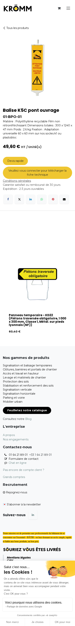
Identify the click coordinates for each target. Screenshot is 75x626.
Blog (28, 419)
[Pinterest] (53, 199)
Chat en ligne (18, 463)
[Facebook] (8, 199)
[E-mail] (64, 199)
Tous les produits (17, 28)
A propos (9, 435)
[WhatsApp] (41, 199)
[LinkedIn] (30, 199)
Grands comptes (14, 477)
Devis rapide (15, 161)
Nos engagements (15, 439)
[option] (37, 292)
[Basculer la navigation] (68, 8)
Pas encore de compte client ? (23, 470)
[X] (19, 199)
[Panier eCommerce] (59, 8)
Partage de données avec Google (24, 606)
